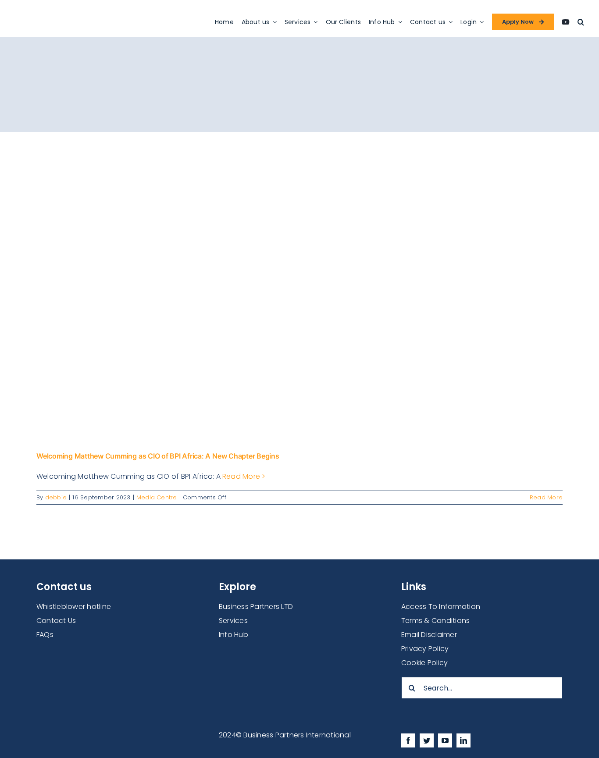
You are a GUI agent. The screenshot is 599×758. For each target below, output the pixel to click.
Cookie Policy (424, 663)
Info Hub (233, 635)
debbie (56, 497)
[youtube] (445, 740)
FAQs (44, 635)
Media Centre (156, 497)
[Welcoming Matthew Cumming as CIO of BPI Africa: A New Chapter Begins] (299, 285)
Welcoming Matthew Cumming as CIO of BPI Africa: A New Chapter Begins (157, 456)
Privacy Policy (425, 649)
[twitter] (427, 740)
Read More (546, 497)
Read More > (244, 476)
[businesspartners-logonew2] (76, 13)
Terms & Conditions (435, 621)
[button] (581, 22)
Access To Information (440, 606)
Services (233, 621)
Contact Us (56, 621)
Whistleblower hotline (73, 606)
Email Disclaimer (429, 635)
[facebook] (408, 740)
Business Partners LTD (256, 606)
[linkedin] (463, 740)
